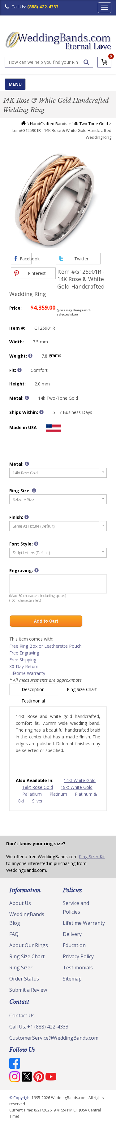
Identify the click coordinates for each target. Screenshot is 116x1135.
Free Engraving (24, 653)
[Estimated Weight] (30, 356)
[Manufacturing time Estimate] (41, 412)
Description (34, 689)
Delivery (72, 934)
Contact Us (22, 1015)
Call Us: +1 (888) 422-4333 (38, 1026)
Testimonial (33, 701)
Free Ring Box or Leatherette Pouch (45, 646)
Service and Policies (76, 907)
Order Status (24, 978)
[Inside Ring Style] (19, 370)
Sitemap (72, 978)
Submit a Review (28, 989)
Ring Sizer (20, 967)
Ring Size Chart (82, 689)
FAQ (14, 934)
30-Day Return (23, 666)
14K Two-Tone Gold (90, 123)
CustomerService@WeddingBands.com (53, 1037)
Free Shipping (22, 660)
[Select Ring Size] (34, 490)
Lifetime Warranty (27, 673)
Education (74, 945)
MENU (15, 84)
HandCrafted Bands (48, 123)
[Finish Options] (26, 517)
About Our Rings (28, 945)
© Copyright (20, 1097)
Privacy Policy (78, 956)
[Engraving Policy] (36, 543)
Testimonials (78, 967)
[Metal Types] (27, 398)
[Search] (86, 62)
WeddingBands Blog (26, 918)
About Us (20, 903)
